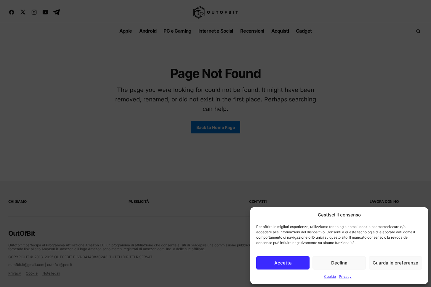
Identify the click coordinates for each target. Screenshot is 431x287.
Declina (339, 263)
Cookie (330, 276)
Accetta (283, 263)
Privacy (345, 276)
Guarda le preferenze (395, 263)
